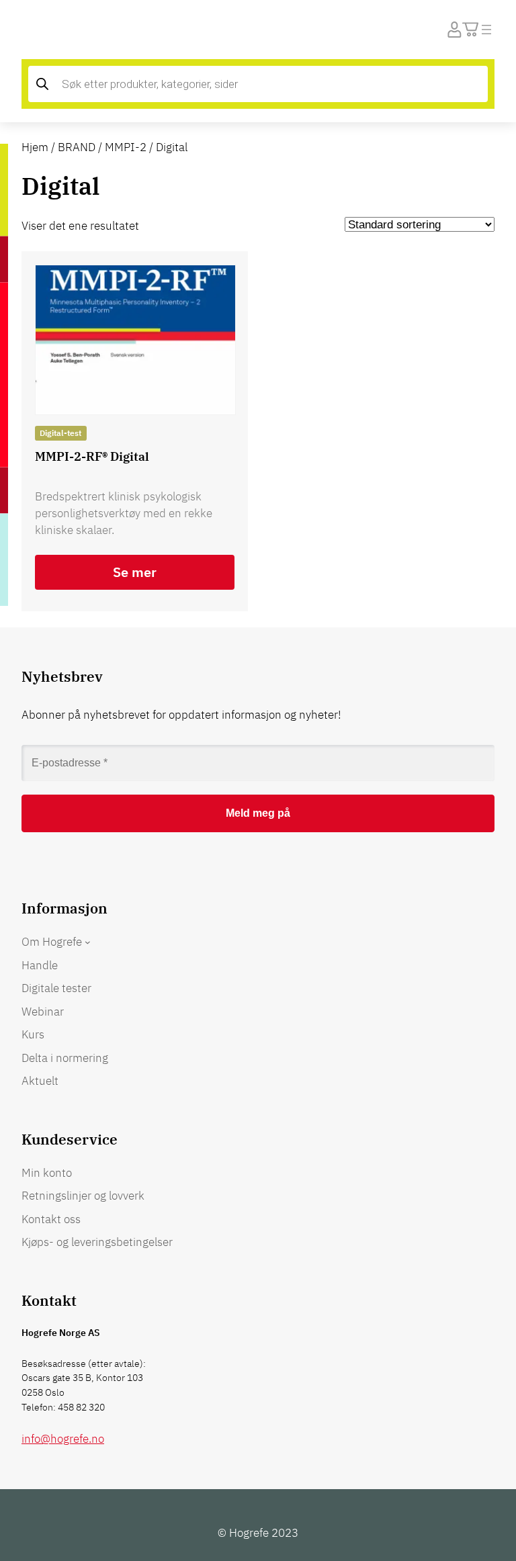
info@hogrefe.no (63, 1438)
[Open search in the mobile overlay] (258, 84)
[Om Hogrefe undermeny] (88, 942)
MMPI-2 (125, 147)
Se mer (135, 572)
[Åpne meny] (486, 29)
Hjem (35, 147)
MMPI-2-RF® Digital (92, 456)
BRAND (76, 147)
